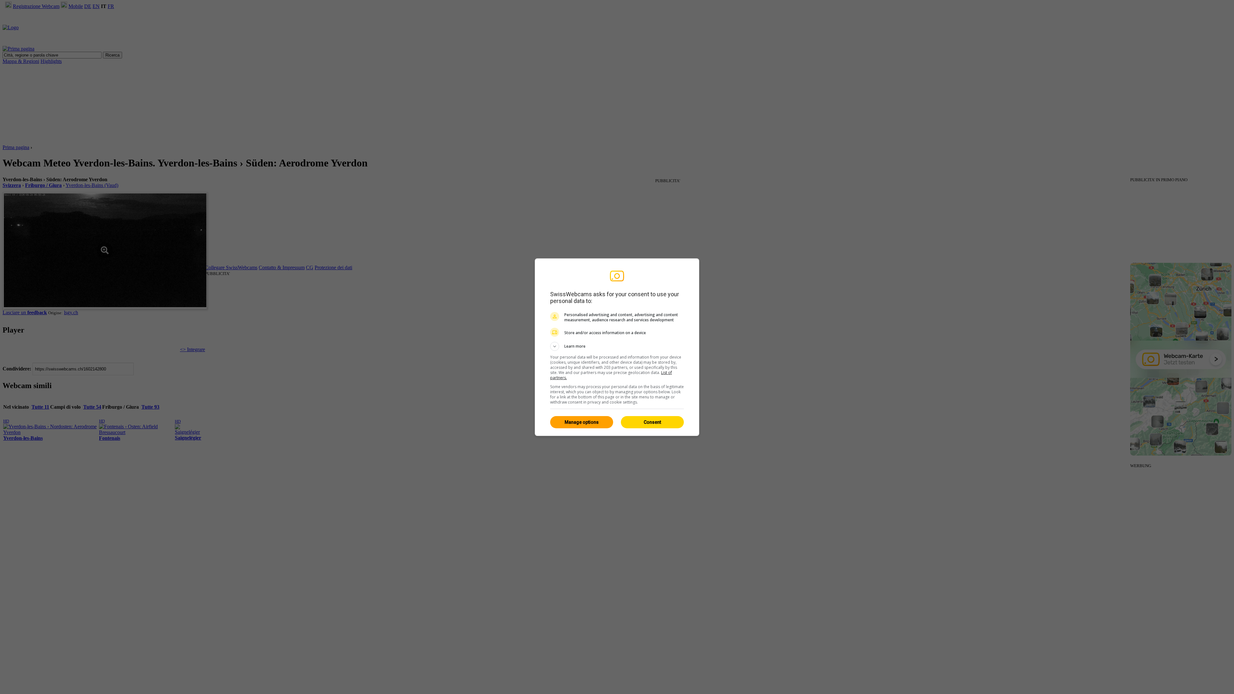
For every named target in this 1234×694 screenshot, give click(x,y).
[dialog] (617, 347)
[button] (617, 346)
